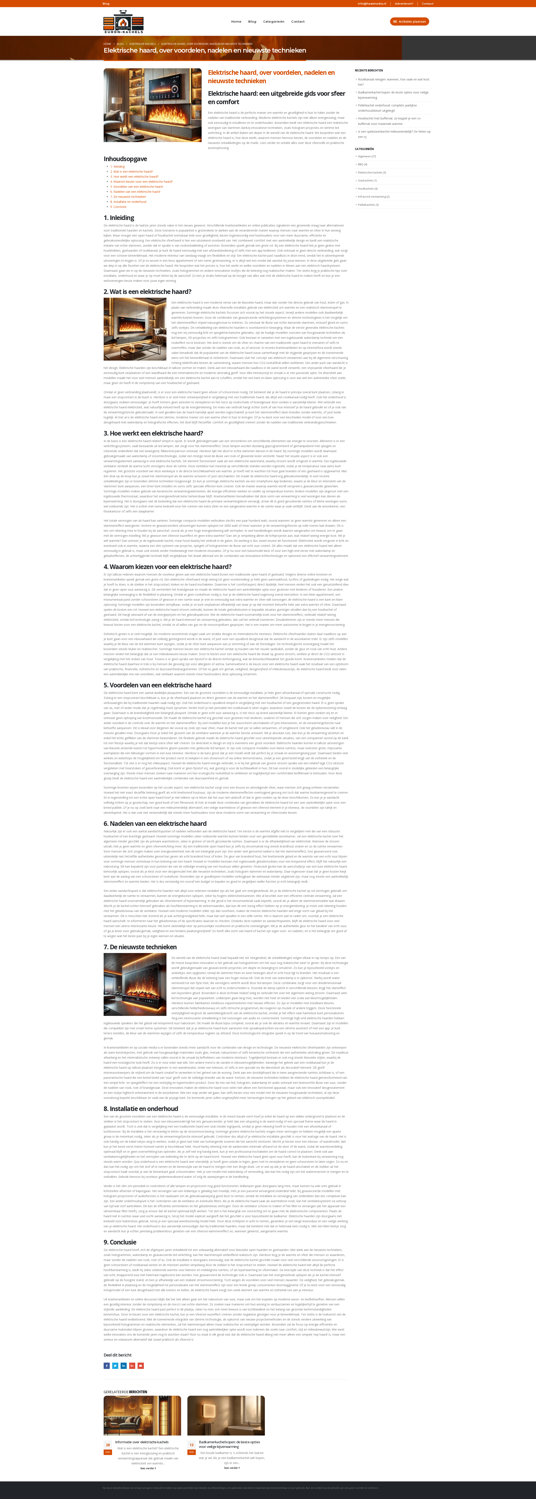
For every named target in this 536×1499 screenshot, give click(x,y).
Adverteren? (404, 3)
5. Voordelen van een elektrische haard (136, 187)
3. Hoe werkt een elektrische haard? (134, 176)
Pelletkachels (366, 205)
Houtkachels (366, 188)
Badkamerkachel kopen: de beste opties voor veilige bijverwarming (229, 1444)
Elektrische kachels (370, 172)
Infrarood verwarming (372, 196)
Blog (106, 3)
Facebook (107, 1366)
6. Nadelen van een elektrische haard (135, 192)
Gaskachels (365, 180)
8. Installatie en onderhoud (128, 202)
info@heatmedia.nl (372, 3)
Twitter (115, 1366)
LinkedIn (124, 1366)
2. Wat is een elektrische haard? (131, 171)
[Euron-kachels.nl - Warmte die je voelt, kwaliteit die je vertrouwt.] (121, 21)
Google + (132, 1366)
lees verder (147, 1468)
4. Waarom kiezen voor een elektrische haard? (141, 182)
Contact (427, 3)
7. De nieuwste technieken (128, 197)
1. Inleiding (117, 166)
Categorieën (273, 21)
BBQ (360, 164)
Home (236, 21)
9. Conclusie (118, 207)
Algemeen (364, 156)
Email (141, 1366)
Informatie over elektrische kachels (142, 1442)
